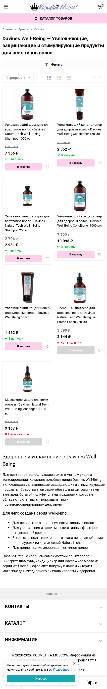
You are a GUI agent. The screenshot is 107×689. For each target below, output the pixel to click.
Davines (39, 29)
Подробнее (61, 669)
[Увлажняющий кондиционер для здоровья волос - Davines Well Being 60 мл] (27, 287)
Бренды (23, 29)
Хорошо (41, 678)
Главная (7, 29)
